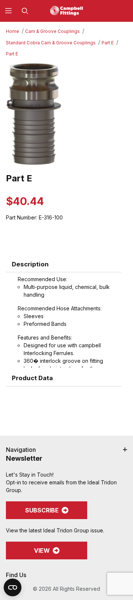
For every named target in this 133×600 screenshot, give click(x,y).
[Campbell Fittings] (66, 10)
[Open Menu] (8, 11)
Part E (108, 42)
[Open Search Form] (25, 11)
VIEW (42, 550)
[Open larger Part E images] (66, 114)
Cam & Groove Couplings (52, 31)
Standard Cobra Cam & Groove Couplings (51, 42)
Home (12, 31)
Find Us (16, 575)
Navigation (21, 449)
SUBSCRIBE (42, 510)
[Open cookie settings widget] (12, 587)
